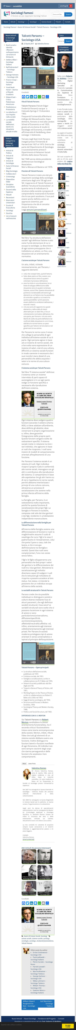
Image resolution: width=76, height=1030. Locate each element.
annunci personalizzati (37, 209)
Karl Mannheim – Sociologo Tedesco (46, 1003)
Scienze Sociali (46, 22)
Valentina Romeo (43, 44)
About (24, 763)
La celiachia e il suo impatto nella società (11, 114)
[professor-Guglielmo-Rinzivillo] (38, 418)
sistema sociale (37, 938)
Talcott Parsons (27, 943)
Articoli (13, 22)
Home (5, 22)
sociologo (32, 941)
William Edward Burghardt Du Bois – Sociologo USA (29, 1004)
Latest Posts (32, 763)
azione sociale (26, 938)
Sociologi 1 (21, 22)
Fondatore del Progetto (47, 1018)
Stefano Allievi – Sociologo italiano (12, 62)
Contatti (67, 22)
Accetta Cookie (67, 1026)
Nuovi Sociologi (30, 1018)
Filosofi (58, 22)
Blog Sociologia (11, 171)
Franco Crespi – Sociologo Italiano (12, 82)
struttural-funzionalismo (45, 941)
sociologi (46, 938)
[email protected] (28, 839)
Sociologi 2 (33, 22)
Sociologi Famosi (22, 13)
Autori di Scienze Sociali (32, 936)
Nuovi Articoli (17, 1018)
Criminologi (10, 177)
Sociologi (44, 936)
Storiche (9, 213)
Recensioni (10, 197)
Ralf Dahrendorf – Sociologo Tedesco (12, 69)
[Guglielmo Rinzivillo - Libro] (38, 88)
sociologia (25, 941)
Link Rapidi (64, 6)
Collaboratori (11, 174)
